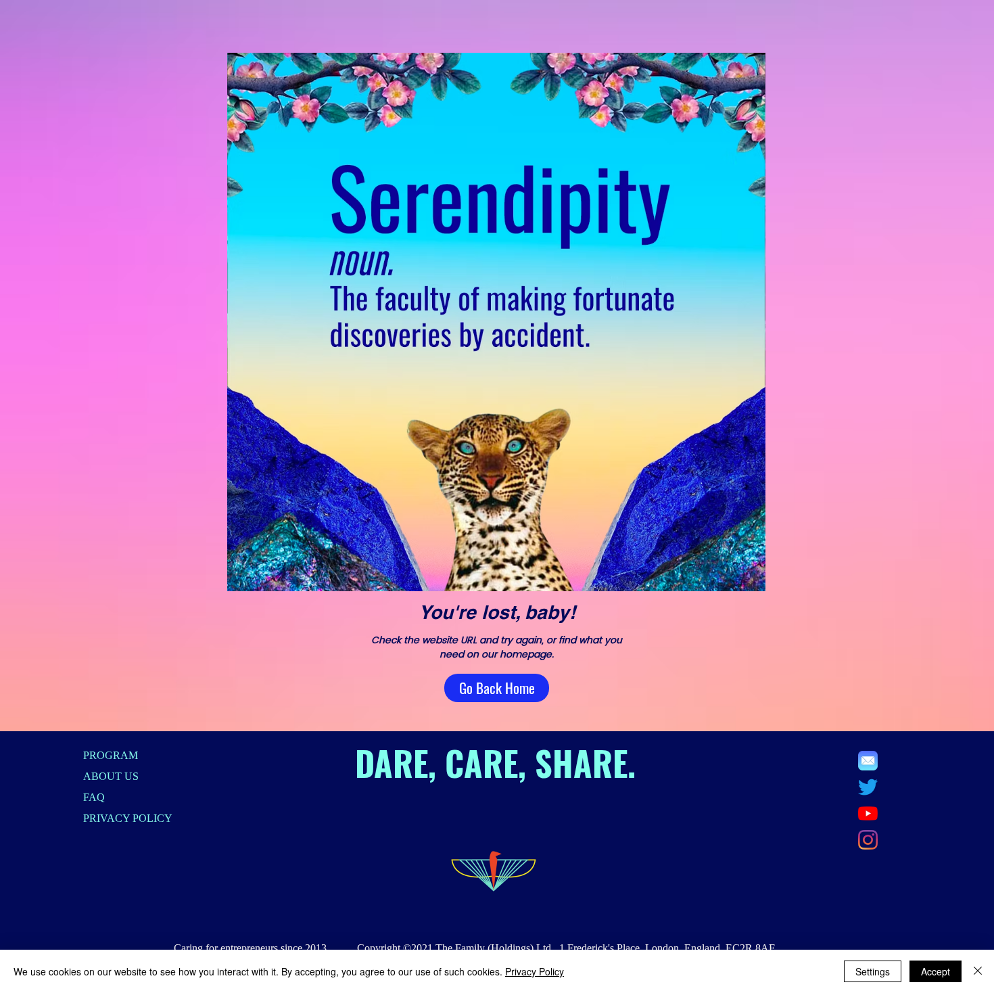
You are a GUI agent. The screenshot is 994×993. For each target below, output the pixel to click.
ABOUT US (111, 776)
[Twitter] (868, 787)
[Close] (978, 971)
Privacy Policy (534, 971)
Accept (935, 971)
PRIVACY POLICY (127, 818)
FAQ (94, 797)
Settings (872, 971)
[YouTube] (868, 813)
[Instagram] (868, 840)
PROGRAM (110, 755)
